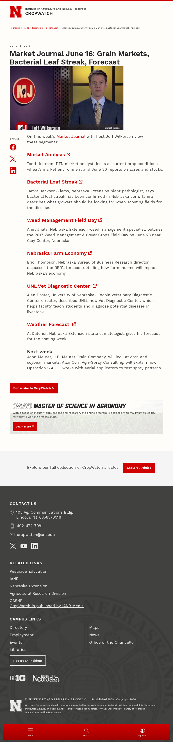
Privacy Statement (109, 708)
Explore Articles (139, 467)
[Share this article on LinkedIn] (13, 170)
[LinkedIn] (34, 546)
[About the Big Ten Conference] (17, 678)
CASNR (16, 601)
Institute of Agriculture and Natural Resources (55, 8)
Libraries (18, 650)
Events (16, 642)
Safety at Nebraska (134, 708)
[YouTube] (23, 546)
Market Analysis (46, 154)
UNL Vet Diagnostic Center (59, 286)
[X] (13, 546)
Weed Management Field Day (62, 220)
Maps (94, 627)
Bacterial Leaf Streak (52, 182)
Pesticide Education (29, 571)
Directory (18, 627)
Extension (37, 27)
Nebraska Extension (29, 586)
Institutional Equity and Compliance (45, 708)
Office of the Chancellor (112, 642)
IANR (26, 27)
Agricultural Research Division (38, 593)
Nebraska (15, 27)
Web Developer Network (104, 705)
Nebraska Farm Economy (57, 253)
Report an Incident (27, 660)
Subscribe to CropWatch (32, 388)
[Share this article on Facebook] (13, 147)
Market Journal (71, 136)
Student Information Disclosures (43, 712)
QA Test (123, 705)
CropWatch (39, 13)
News (94, 635)
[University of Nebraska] (46, 678)
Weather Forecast (49, 324)
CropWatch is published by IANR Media (47, 606)
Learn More (23, 426)
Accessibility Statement (142, 705)
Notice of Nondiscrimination (82, 708)
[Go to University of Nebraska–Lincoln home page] (15, 11)
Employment (22, 635)
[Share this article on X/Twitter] (13, 159)
